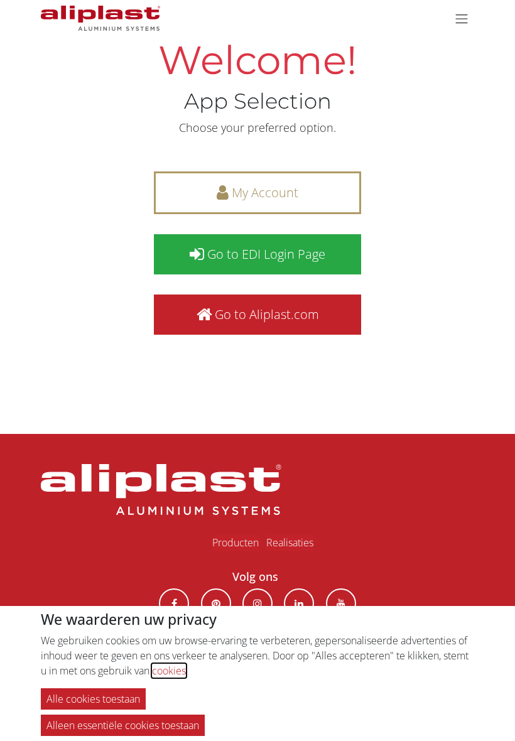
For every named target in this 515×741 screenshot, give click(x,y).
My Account (263, 192)
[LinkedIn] (299, 603)
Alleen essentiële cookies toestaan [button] (122, 725)
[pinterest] (216, 603)
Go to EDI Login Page (264, 254)
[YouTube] (341, 603)
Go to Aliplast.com (265, 314)
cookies (169, 671)
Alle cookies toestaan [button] (93, 699)
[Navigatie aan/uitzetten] (461, 18)
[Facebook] (174, 603)
